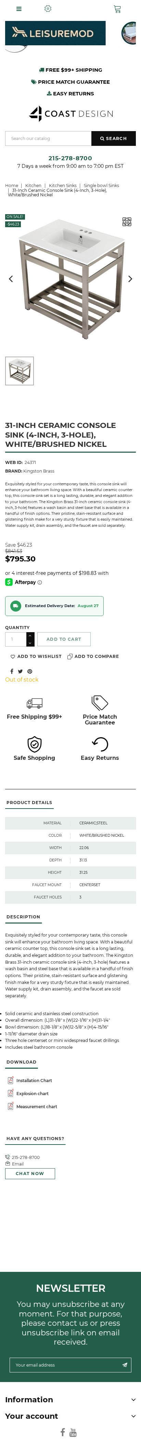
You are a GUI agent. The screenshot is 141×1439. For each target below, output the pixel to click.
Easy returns (73, 93)
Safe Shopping (34, 758)
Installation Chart (33, 1080)
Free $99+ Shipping (73, 70)
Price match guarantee (73, 82)
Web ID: (14, 462)
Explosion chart (32, 1093)
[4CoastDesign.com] (70, 112)
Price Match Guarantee (100, 719)
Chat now (30, 1173)
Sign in (82, 8)
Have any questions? (35, 1138)
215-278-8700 (70, 158)
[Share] (11, 671)
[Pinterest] (29, 671)
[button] (119, 9)
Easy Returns (100, 758)
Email (18, 1164)
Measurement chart (36, 1106)
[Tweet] (20, 671)
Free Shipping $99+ (34, 716)
